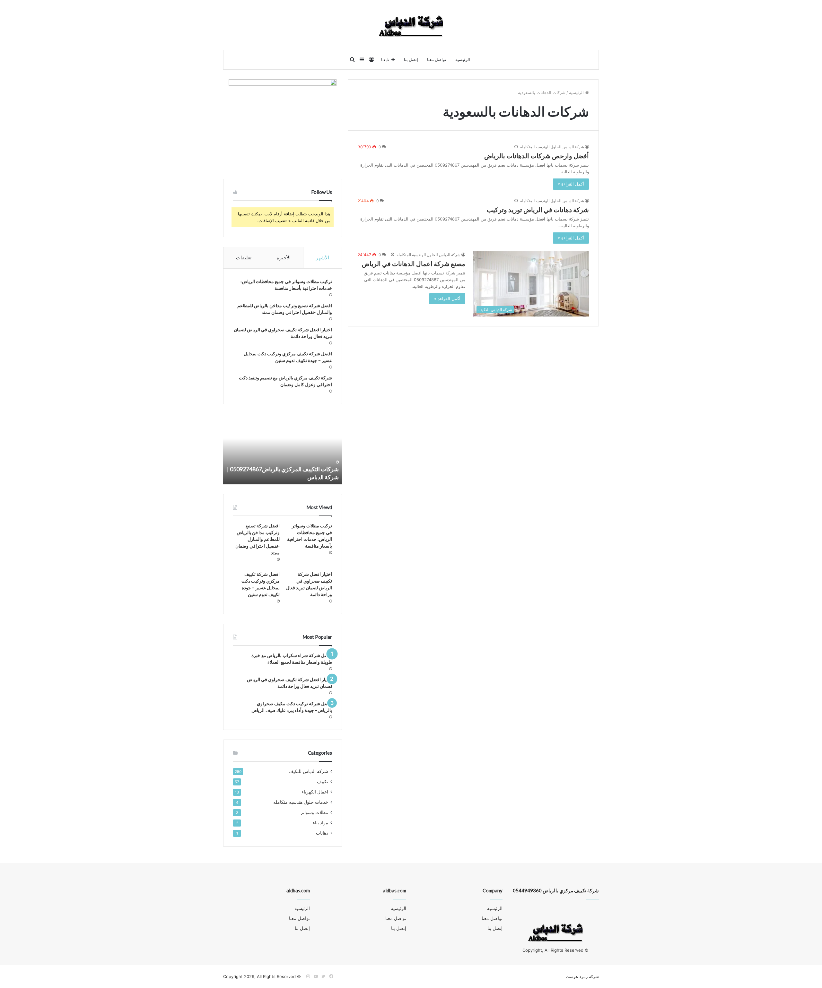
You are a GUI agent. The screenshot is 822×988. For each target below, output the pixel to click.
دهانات (322, 833)
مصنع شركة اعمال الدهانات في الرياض (413, 263)
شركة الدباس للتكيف (308, 771)
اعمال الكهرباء (315, 791)
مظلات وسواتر (314, 812)
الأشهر (322, 258)
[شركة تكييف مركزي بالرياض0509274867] (411, 25)
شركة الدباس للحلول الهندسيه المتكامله (552, 146)
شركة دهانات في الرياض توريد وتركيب (538, 209)
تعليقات (243, 258)
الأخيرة (284, 258)
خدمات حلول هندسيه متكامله (300, 802)
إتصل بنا (411, 59)
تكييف (322, 781)
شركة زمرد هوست (582, 976)
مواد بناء (320, 822)
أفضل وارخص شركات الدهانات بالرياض (536, 156)
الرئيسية (462, 59)
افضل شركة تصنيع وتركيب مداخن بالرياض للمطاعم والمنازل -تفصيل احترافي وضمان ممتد (257, 539)
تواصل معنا (436, 59)
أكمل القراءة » (571, 183)
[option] (282, 449)
